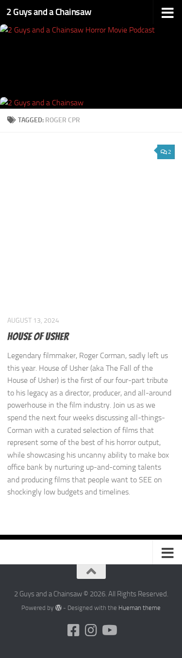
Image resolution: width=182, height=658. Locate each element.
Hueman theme (139, 607)
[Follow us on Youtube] (109, 630)
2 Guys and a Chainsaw (49, 11)
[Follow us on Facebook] (74, 630)
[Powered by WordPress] (58, 608)
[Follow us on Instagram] (91, 630)
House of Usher (37, 336)
